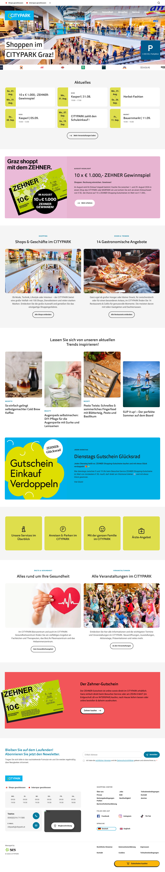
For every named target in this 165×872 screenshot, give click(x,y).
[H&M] (21, 67)
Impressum (144, 847)
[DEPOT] (83, 67)
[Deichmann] (62, 67)
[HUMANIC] (145, 67)
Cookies (122, 853)
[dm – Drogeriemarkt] (104, 67)
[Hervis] (42, 67)
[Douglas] (124, 67)
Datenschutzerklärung (127, 847)
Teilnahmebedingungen (149, 853)
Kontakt (100, 853)
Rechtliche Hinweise (104, 847)
